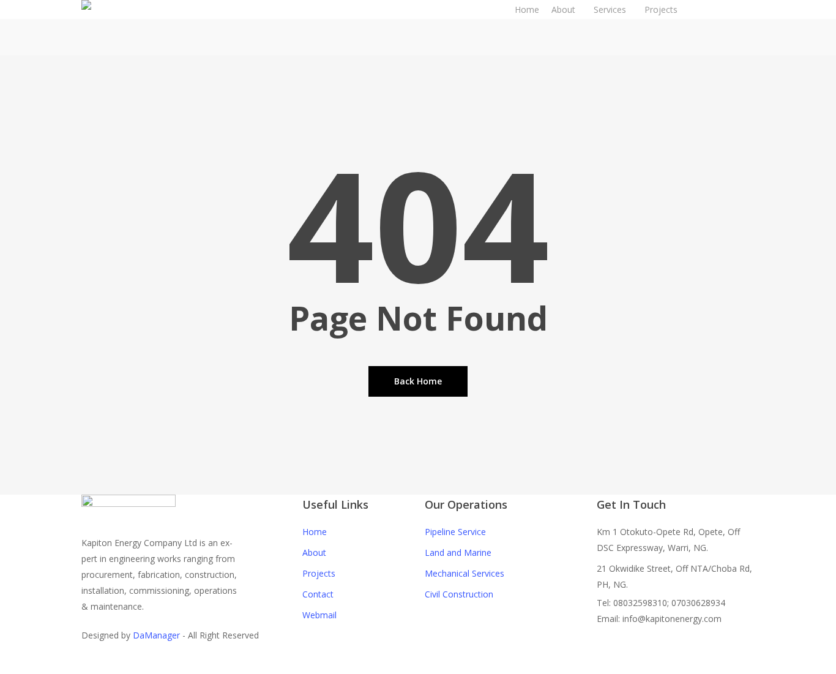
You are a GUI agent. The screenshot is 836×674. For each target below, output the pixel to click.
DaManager (156, 635)
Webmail (319, 615)
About (314, 552)
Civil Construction (459, 594)
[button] (418, 666)
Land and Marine (458, 552)
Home (314, 531)
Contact (318, 594)
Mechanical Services (464, 573)
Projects (318, 573)
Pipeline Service (455, 531)
